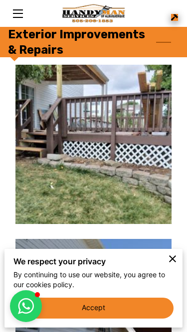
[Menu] (17, 13)
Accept (94, 308)
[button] (26, 306)
